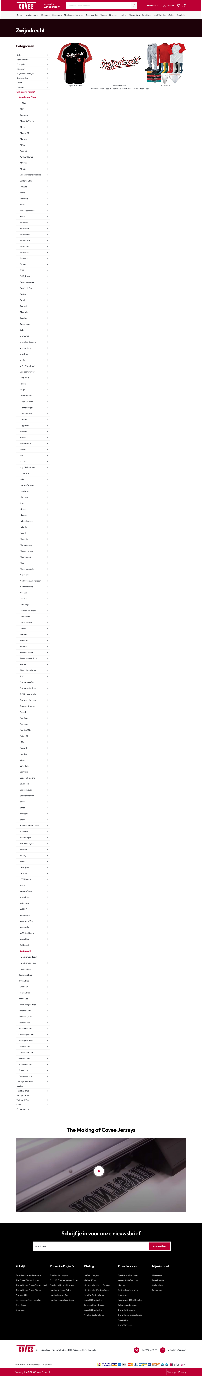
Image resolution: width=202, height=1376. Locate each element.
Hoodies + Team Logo (100, 88)
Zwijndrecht (59, 25)
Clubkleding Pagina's (28, 25)
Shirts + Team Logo (141, 88)
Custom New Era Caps (121, 88)
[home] (17, 25)
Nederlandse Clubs (45, 25)
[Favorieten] (179, 5)
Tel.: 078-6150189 (149, 1349)
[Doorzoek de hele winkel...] (134, 5)
